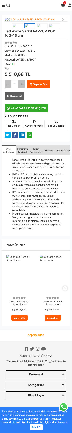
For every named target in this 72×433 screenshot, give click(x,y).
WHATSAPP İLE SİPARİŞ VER (28, 108)
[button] (9, 20)
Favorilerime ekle (18, 115)
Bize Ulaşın (36, 395)
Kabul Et (36, 427)
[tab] (9, 150)
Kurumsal (36, 374)
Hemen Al (16, 96)
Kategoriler (36, 385)
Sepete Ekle (40, 84)
